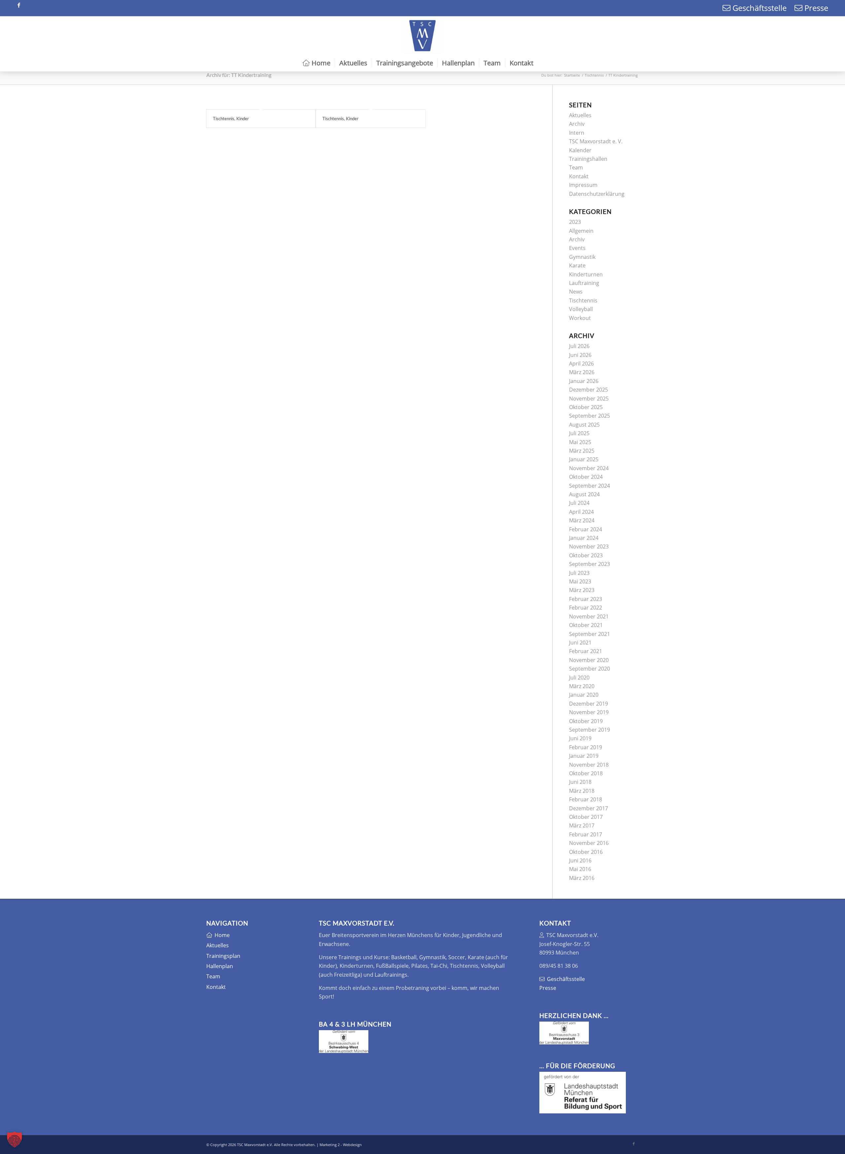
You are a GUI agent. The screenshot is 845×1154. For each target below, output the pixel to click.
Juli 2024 (579, 503)
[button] (14, 1139)
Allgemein (581, 230)
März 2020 (581, 686)
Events (577, 248)
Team (576, 167)
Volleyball (581, 309)
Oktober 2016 (586, 852)
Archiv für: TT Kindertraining (238, 75)
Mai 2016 (580, 869)
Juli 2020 (579, 677)
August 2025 (584, 424)
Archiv (577, 123)
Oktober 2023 (586, 555)
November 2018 (589, 764)
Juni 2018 (580, 782)
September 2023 (589, 564)
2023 (575, 222)
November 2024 (589, 468)
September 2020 (589, 668)
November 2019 (589, 712)
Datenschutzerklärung (597, 193)
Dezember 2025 (588, 389)
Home (222, 935)
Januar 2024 (583, 538)
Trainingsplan (223, 956)
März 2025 (581, 450)
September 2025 (589, 415)
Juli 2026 (579, 346)
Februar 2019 (585, 747)
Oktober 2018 (586, 773)
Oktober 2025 (586, 407)
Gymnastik (582, 257)
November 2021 (589, 616)
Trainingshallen (588, 158)
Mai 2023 (580, 581)
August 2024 (584, 494)
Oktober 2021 (586, 625)
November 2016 (589, 843)
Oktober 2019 (586, 721)
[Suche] (542, 63)
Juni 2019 (580, 738)
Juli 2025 (579, 433)
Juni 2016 (580, 860)
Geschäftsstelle (758, 7)
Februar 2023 (585, 599)
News (576, 291)
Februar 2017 (585, 834)
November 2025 (589, 398)
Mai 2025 (580, 442)
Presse (815, 7)
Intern (576, 132)
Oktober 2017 (586, 817)
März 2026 (581, 372)
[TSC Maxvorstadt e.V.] (422, 36)
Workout (580, 318)
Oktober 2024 (586, 476)
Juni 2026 (580, 355)
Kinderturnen (586, 274)
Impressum (583, 185)
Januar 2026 (583, 381)
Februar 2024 (585, 529)
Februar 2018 (585, 799)
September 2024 (589, 485)
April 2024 (581, 511)
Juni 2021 (580, 642)
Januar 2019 (583, 755)
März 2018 (581, 790)
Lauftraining (584, 283)
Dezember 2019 (588, 703)
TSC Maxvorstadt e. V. (596, 141)
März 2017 (581, 825)
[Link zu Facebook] (19, 5)
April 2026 (581, 363)
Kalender (580, 150)
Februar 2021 (585, 651)
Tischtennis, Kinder (231, 118)
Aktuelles (580, 115)
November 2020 (589, 660)
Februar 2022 (585, 607)
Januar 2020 (583, 694)
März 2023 (581, 590)
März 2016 (581, 878)
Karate (577, 265)
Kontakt (579, 176)
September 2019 (589, 729)
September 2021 (589, 634)
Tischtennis (583, 300)
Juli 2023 (579, 573)
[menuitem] (316, 63)
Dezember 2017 (588, 808)
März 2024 (581, 520)
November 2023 (589, 546)
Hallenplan (219, 966)
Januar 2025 (583, 459)
